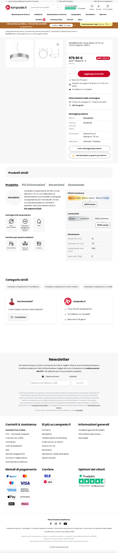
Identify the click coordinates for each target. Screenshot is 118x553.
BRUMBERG (88, 118)
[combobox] (45, 7)
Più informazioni (33, 185)
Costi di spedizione (14, 446)
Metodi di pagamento (15, 454)
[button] (58, 44)
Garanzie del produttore (17, 462)
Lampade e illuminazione (14, 31)
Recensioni (56, 185)
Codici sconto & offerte (52, 442)
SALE (61, 25)
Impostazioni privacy (13, 528)
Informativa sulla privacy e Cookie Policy (68, 528)
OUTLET (70, 19)
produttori (79, 410)
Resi (7, 450)
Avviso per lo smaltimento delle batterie (98, 528)
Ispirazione (47, 454)
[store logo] (16, 7)
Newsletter (47, 434)
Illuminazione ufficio (43, 31)
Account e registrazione (16, 458)
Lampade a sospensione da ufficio (64, 31)
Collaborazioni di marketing (54, 438)
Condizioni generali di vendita (91, 430)
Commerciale (30, 31)
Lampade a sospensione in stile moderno (61, 287)
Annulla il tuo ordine (15, 430)
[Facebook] (52, 523)
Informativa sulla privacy (89, 434)
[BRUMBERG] (14, 197)
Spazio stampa (48, 458)
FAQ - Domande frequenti (17, 434)
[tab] (12, 185)
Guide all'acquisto (61, 454)
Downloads (76, 185)
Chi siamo (46, 430)
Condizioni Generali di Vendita (42, 528)
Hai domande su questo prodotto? (91, 155)
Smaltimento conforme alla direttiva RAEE (59, 532)
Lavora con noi (48, 446)
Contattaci (10, 442)
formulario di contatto (40, 405)
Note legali (83, 438)
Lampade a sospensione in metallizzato (23, 287)
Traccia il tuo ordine (14, 438)
